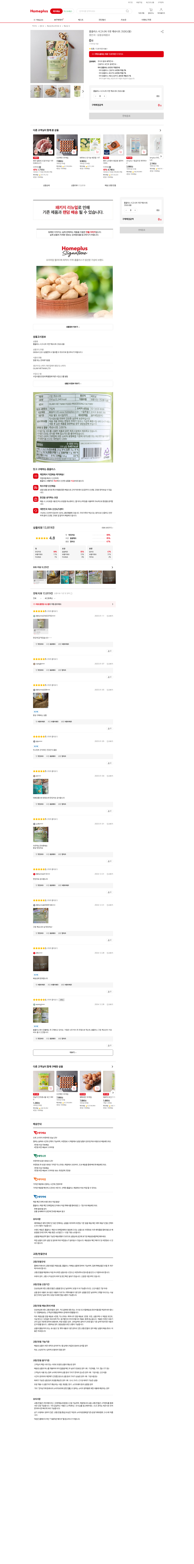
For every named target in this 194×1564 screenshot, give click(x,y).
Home (34, 26)
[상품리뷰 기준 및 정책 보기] (71, 593)
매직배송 (56, 11)
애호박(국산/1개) (109, 1097)
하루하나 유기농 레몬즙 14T (90, 158)
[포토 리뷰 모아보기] (112, 567)
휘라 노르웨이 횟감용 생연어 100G (113, 162)
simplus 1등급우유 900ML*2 (136, 162)
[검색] (128, 11)
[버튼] (113, 604)
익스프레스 (67, 11)
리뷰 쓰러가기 (107, 528)
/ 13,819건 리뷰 (99, 49)
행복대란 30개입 (86, 1097)
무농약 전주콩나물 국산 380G (43, 1098)
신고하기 (110, 616)
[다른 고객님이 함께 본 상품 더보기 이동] (160, 130)
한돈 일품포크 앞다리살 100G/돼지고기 (43, 162)
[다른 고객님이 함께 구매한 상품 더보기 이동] (112, 1066)
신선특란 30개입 (62, 158)
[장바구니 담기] (50, 152)
